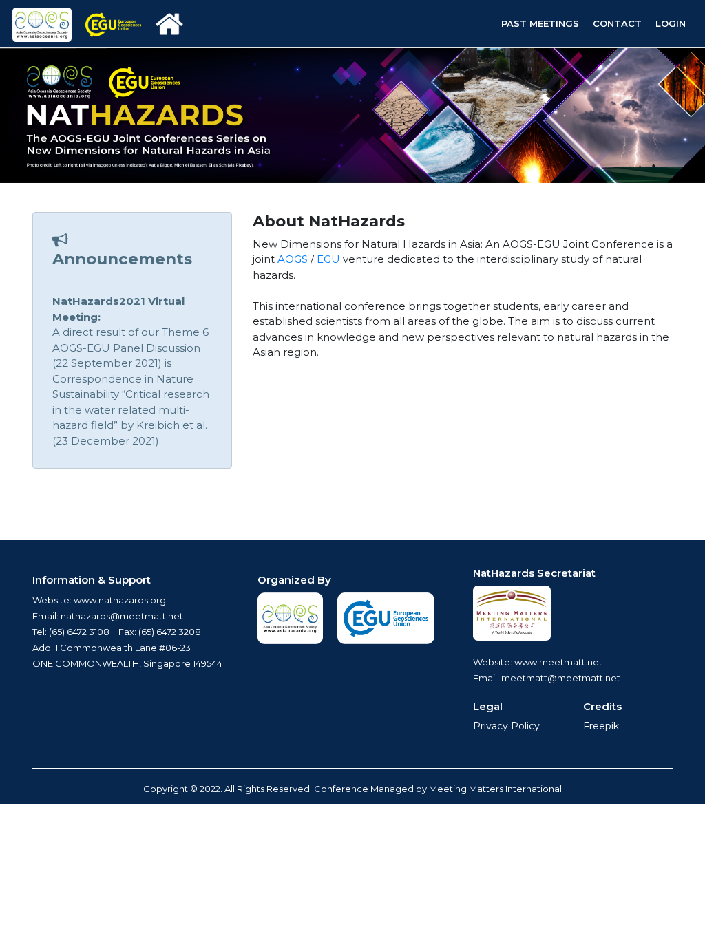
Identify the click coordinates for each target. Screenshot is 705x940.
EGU (328, 259)
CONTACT (617, 23)
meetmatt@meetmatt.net (560, 677)
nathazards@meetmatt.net (122, 615)
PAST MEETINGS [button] (540, 23)
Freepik (601, 726)
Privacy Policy (506, 726)
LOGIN (670, 23)
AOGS (292, 259)
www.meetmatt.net (557, 661)
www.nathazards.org (120, 600)
